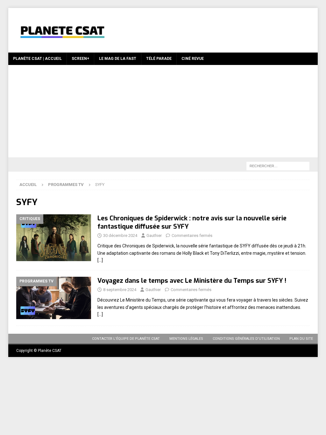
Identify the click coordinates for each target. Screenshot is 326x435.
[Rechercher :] (278, 165)
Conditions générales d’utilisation (246, 339)
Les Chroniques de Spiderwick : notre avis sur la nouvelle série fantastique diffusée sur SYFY (192, 222)
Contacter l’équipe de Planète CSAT (126, 339)
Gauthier (154, 235)
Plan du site (301, 339)
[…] (100, 260)
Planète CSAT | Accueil (37, 58)
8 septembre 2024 (119, 289)
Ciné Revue (192, 58)
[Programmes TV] (53, 298)
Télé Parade (159, 58)
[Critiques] (53, 237)
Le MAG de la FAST (117, 58)
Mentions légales (186, 339)
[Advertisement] (163, 112)
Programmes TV (66, 184)
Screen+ (80, 58)
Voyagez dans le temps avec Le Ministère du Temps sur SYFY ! (191, 280)
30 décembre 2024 (120, 235)
